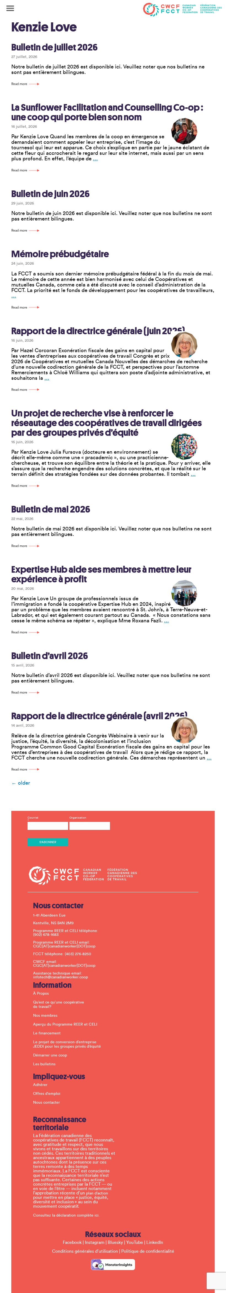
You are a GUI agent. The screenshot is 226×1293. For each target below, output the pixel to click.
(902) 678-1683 (46, 935)
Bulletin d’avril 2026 (49, 656)
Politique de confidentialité (147, 1251)
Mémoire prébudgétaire (60, 254)
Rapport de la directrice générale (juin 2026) (98, 331)
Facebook (72, 1242)
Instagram (94, 1242)
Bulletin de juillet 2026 (54, 47)
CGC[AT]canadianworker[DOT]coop (64, 946)
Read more (19, 84)
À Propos (41, 993)
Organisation (77, 817)
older (20, 783)
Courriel (33, 819)
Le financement (47, 1033)
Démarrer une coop (50, 1055)
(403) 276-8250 (78, 954)
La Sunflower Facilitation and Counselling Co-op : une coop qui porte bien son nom (107, 112)
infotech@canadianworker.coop (60, 977)
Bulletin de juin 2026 (50, 194)
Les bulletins (44, 1064)
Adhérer (40, 1085)
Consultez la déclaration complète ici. (66, 1215)
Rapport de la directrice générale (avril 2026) (99, 716)
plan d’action (97, 1193)
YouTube (134, 1242)
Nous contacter (46, 1103)
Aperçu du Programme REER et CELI (65, 1024)
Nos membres (45, 1016)
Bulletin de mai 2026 (50, 509)
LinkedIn (154, 1242)
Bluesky (115, 1242)
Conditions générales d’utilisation (85, 1251)
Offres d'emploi (46, 1094)
